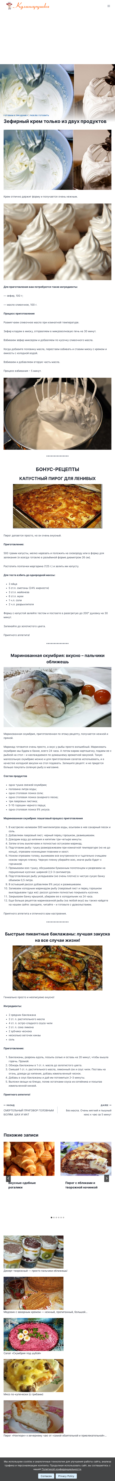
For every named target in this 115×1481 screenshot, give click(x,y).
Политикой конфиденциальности (61, 1469)
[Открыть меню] (108, 6)
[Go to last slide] (8, 1178)
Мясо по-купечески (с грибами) (23, 1394)
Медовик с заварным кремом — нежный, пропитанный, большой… (45, 1311)
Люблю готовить (39, 115)
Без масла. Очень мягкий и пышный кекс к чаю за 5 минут (88, 1110)
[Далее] (106, 1178)
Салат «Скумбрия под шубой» (22, 1353)
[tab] (51, 1217)
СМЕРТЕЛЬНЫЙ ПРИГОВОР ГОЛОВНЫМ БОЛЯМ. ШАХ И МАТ (29, 1110)
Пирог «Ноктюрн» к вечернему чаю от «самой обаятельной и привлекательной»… (55, 1435)
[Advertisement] (57, 34)
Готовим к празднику (16, 115)
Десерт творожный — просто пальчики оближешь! (35, 1270)
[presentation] (29, 1159)
